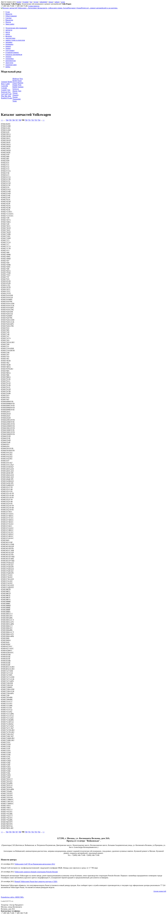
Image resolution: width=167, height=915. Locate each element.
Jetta (9, 96)
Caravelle (4, 86)
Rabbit (14, 87)
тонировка (9, 59)
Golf (6, 94)
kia (31, 2)
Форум (8, 22)
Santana (20, 87)
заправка (8, 42)
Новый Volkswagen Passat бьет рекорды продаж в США (36, 881)
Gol (2, 94)
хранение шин (11, 65)
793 (35, 120)
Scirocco (15, 89)
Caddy (7, 84)
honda (19, 2)
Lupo (10, 98)
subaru (57, 2)
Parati (19, 81)
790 (26, 120)
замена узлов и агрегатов (15, 40)
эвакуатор (9, 63)
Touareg (15, 95)
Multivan (15, 79)
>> (43, 120)
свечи (7, 34)
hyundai (25, 2)
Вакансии (9, 20)
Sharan (14, 91)
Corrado (4, 88)
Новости (8, 14)
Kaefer (3, 98)
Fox (9, 92)
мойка (7, 67)
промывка (9, 44)
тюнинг (8, 56)
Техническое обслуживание (16, 28)
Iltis (6, 96)
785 (10, 120)
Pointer (15, 85)
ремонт (8, 46)
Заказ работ (9, 24)
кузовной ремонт (12, 52)
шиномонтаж (10, 61)
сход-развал (9, 50)
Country (4, 90)
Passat (14, 83)
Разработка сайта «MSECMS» (12, 897)
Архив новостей (159, 891)
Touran (15, 97)
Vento (14, 101)
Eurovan (4, 92)
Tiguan (14, 93)
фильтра (8, 36)
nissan (51, 2)
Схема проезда (33, 6)
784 (7, 120)
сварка (8, 48)
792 (32, 120)
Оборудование (11, 16)
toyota (36, 2)
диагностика (10, 38)
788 (19, 120)
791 (29, 120)
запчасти (8, 30)
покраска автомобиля (13, 54)
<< (2, 120)
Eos (8, 90)
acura (63, 2)
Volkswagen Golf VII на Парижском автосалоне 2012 (35, 864)
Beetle (9, 82)
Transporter (16, 99)
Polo (19, 85)
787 (16, 120)
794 (38, 120)
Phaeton (20, 83)
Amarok (4, 82)
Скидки (8, 18)
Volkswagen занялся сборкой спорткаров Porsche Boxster (36, 872)
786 (13, 120)
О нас (7, 12)
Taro (19, 91)
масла (7, 32)
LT (7, 98)
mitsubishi (43, 2)
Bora (3, 84)
